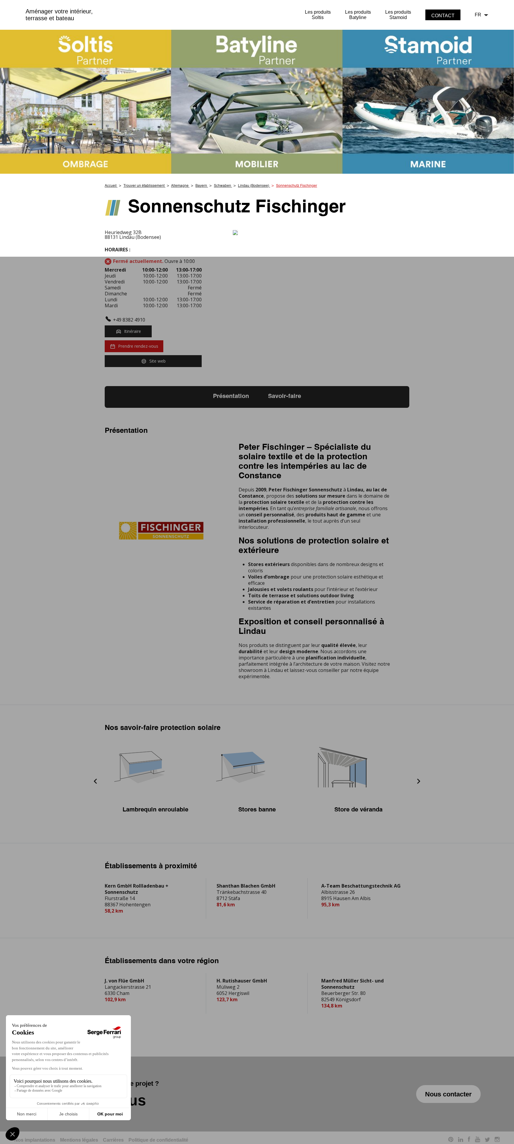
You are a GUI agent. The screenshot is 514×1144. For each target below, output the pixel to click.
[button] (95, 782)
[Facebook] (469, 1140)
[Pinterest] (450, 1140)
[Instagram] (497, 1140)
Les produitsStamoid (398, 15)
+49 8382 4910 (129, 319)
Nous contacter (448, 1094)
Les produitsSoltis (318, 15)
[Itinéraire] (321, 233)
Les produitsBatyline (358, 15)
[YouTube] (477, 1140)
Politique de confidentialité (158, 1140)
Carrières (113, 1140)
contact (443, 15)
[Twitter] (487, 1140)
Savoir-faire (284, 396)
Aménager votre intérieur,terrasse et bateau (59, 14)
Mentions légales (79, 1140)
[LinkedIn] (460, 1140)
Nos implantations (34, 1140)
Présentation (231, 396)
